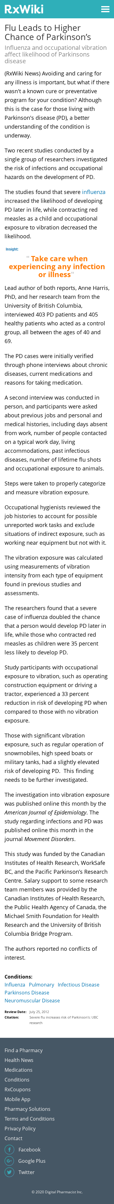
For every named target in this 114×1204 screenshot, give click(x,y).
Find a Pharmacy (24, 1050)
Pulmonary (41, 984)
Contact (13, 1138)
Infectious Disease (78, 984)
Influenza (15, 984)
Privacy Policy (20, 1128)
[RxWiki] (24, 8)
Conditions (17, 1079)
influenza (93, 192)
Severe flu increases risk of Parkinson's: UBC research (63, 1020)
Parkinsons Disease (27, 992)
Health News (19, 1060)
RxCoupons (18, 1089)
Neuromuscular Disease (32, 1000)
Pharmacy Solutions (27, 1109)
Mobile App (17, 1099)
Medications (19, 1070)
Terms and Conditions (30, 1118)
